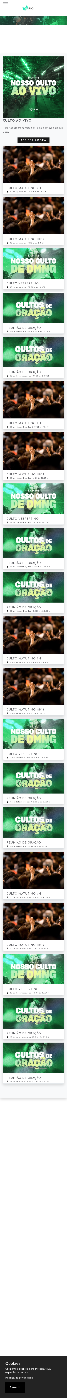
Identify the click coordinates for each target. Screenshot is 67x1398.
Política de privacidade (19, 1377)
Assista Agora (33, 140)
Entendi (15, 1387)
